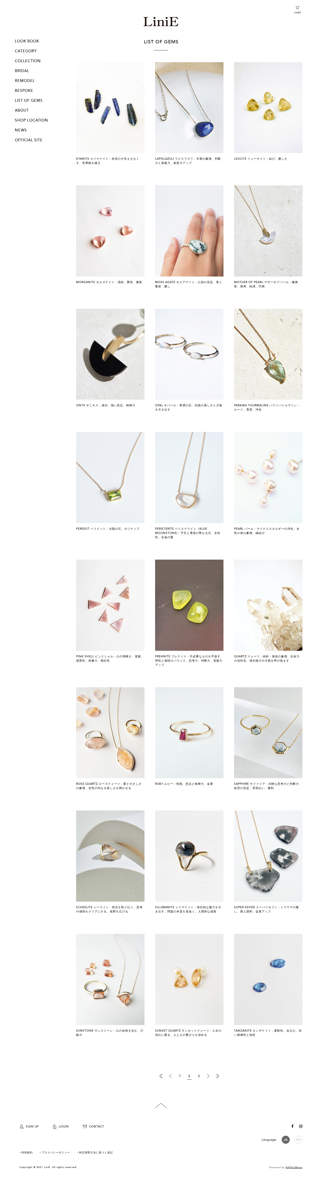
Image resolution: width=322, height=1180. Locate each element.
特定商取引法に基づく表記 (96, 1152)
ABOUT (22, 110)
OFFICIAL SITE (29, 140)
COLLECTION (28, 61)
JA (286, 1139)
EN (298, 1139)
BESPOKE (24, 90)
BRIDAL (22, 71)
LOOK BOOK (27, 41)
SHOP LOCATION (31, 120)
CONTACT (96, 1126)
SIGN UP (32, 1126)
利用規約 (27, 1152)
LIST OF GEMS (29, 100)
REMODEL (25, 80)
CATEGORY (26, 51)
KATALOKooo (294, 1167)
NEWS (21, 130)
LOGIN (64, 1126)
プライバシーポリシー (56, 1152)
